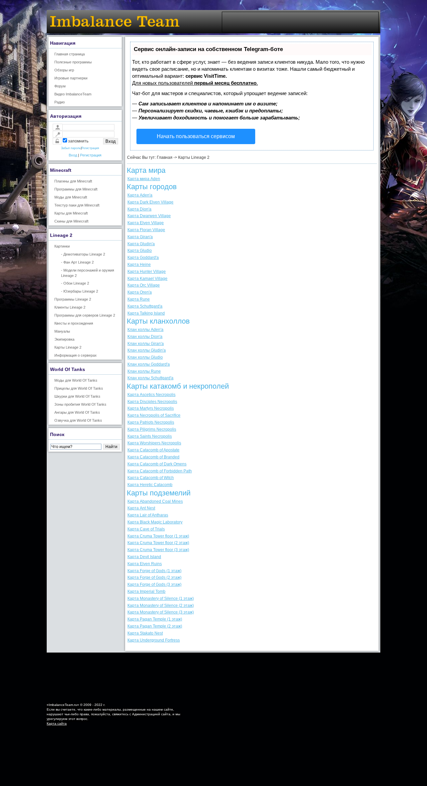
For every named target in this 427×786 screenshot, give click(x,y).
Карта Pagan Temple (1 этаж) (154, 619)
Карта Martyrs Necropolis (150, 408)
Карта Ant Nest (141, 508)
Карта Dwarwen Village (149, 216)
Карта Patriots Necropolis (150, 422)
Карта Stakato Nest (145, 633)
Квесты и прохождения (73, 323)
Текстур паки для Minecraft (76, 205)
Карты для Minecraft (71, 213)
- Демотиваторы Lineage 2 (83, 254)
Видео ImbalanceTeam (72, 94)
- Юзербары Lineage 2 (79, 291)
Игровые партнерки (70, 78)
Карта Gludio (139, 250)
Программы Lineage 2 (72, 299)
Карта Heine (139, 264)
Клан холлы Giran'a (145, 343)
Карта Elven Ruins (144, 563)
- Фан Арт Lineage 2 (77, 262)
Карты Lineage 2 (67, 347)
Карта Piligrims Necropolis (151, 429)
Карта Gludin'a (141, 244)
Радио (59, 102)
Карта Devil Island (144, 556)
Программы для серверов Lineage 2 (84, 315)
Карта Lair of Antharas (147, 515)
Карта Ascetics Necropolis (151, 394)
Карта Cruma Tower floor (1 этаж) (158, 536)
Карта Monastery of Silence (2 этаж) (160, 605)
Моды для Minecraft (70, 197)
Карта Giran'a (140, 237)
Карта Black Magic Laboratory (154, 522)
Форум (60, 86)
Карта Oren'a (139, 292)
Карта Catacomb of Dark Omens (156, 464)
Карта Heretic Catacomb (149, 484)
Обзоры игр (64, 70)
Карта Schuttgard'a (144, 306)
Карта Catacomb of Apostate (153, 450)
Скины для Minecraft (71, 221)
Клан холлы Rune (144, 371)
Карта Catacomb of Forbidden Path (159, 471)
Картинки (62, 246)
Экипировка (64, 339)
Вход (73, 155)
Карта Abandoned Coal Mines (155, 501)
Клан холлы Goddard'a (148, 364)
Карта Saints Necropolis (149, 436)
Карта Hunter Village (146, 271)
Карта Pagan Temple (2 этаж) (154, 626)
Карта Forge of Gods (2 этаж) (154, 577)
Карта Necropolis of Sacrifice (153, 415)
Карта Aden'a (139, 195)
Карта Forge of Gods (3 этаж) (154, 584)
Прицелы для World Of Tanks (78, 388)
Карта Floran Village (146, 230)
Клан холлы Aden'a (145, 329)
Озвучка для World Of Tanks (78, 420)
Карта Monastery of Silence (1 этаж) (160, 598)
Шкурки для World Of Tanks (77, 396)
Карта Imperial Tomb (146, 591)
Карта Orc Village (143, 285)
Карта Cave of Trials (146, 529)
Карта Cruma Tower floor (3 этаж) (158, 549)
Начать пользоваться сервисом (196, 136)
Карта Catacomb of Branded (153, 457)
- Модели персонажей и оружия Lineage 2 (87, 272)
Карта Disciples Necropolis (152, 401)
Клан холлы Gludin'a (146, 350)
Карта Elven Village (145, 223)
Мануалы (62, 331)
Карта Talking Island (146, 313)
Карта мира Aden (143, 178)
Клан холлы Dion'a (144, 336)
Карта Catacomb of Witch (150, 477)
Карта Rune (138, 299)
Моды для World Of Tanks (75, 380)
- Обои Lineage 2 (75, 283)
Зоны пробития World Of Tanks (80, 404)
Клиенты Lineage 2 (69, 307)
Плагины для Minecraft (73, 181)
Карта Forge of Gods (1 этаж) (154, 570)
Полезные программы (73, 62)
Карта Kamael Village (147, 278)
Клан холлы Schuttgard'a (150, 378)
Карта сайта (57, 723)
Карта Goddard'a (143, 257)
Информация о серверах (75, 355)
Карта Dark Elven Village (150, 202)
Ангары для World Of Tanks (77, 412)
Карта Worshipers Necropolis (154, 443)
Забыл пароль (71, 148)
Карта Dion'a (139, 209)
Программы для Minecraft (75, 189)
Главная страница (69, 54)
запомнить (78, 141)
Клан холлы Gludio (145, 357)
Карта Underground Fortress (153, 640)
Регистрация (90, 148)
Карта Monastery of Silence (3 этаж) (160, 612)
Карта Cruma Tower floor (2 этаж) (158, 542)
